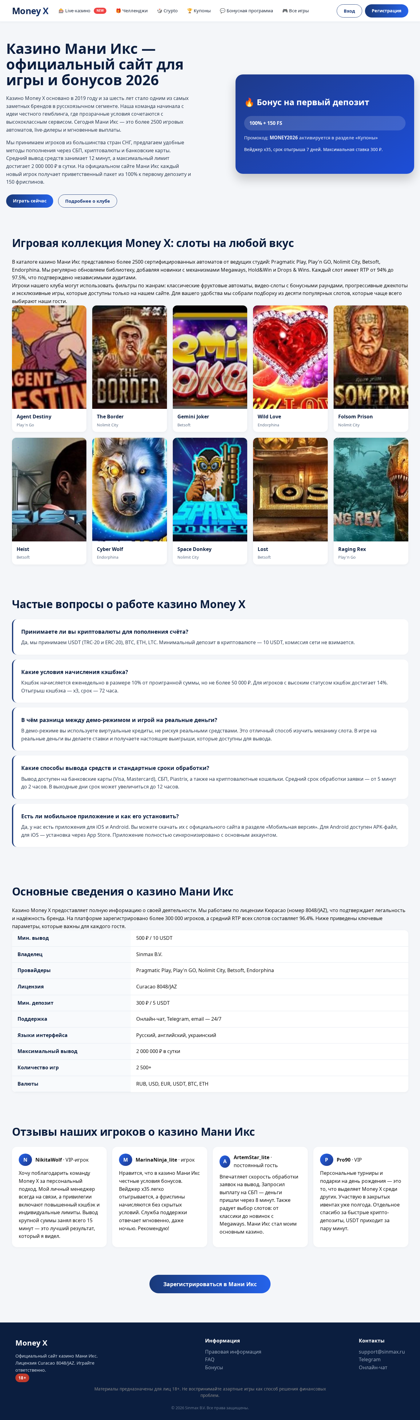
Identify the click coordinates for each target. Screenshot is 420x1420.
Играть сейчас (29, 201)
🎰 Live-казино (81, 10)
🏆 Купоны (199, 10)
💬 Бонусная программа (246, 10)
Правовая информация (233, 1351)
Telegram (370, 1359)
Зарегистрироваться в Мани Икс (210, 1284)
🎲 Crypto (167, 10)
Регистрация (387, 11)
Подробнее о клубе (87, 201)
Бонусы (214, 1367)
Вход (349, 11)
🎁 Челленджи (132, 10)
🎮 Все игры (295, 10)
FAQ (210, 1359)
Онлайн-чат (373, 1367)
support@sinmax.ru (382, 1351)
